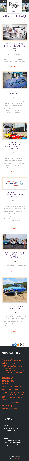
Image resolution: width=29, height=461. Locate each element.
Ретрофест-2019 (7, 383)
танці (3, 403)
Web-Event (17, 458)
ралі (22, 394)
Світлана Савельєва (18, 384)
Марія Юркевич (9, 372)
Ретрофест (12, 375)
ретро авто (12, 397)
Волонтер (8, 370)
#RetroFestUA (7, 360)
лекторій (10, 392)
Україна (4, 386)
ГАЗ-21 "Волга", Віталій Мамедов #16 (14, 307)
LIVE (3, 368)
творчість (8, 403)
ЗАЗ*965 (18, 370)
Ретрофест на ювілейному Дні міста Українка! (14, 194)
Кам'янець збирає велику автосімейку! (14, 45)
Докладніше (14, 66)
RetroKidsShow (15, 368)
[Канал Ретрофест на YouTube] (5, 1)
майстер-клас (16, 392)
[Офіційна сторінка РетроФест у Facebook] (3, 1)
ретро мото (11, 400)
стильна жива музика (19, 400)
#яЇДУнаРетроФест (9, 362)
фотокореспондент (7, 408)
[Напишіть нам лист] (23, 1)
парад (11, 394)
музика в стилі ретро (5, 394)
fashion (20, 366)
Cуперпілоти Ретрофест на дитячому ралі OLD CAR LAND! (14, 145)
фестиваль (5, 405)
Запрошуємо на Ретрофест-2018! (14, 92)
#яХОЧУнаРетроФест (9, 366)
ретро (4, 396)
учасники (16, 402)
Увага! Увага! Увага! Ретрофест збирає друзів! (14, 255)
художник (15, 408)
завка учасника (8, 389)
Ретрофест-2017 (8, 377)
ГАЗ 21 (13, 370)
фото (12, 406)
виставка (10, 386)
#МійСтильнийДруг (18, 360)
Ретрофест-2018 (8, 380)
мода (22, 392)
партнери (17, 394)
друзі (16, 386)
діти (20, 386)
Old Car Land (8, 368)
